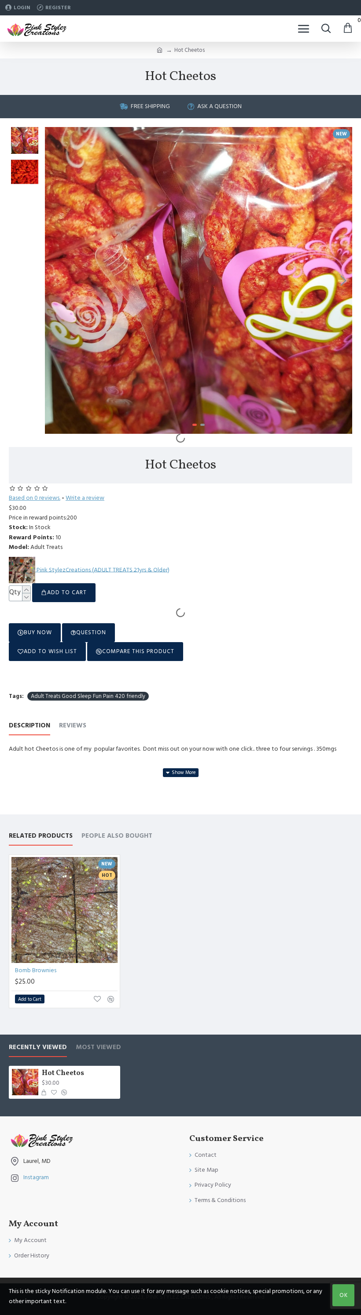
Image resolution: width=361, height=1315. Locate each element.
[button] (54, 280)
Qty (14, 592)
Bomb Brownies (35, 970)
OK (343, 1295)
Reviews (72, 726)
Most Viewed (98, 1047)
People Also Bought (116, 836)
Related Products (41, 836)
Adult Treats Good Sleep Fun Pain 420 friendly (88, 696)
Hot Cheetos (63, 1073)
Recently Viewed (38, 1047)
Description (29, 726)
